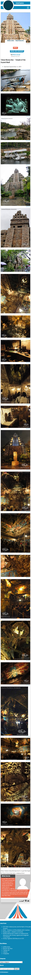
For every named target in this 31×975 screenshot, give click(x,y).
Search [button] (17, 969)
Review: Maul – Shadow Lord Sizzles (13, 932)
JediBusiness (6, 947)
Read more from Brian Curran (21, 897)
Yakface (5, 952)
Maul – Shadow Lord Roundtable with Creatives (16, 930)
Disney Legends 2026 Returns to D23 (13, 938)
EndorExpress (20, 3)
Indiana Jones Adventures (17, 51)
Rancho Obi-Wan (7, 948)
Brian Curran (16, 54)
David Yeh (28, 92)
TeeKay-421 (6, 950)
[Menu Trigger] (27, 7)
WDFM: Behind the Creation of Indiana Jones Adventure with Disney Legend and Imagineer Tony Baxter (16, 935)
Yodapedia (6, 953)
